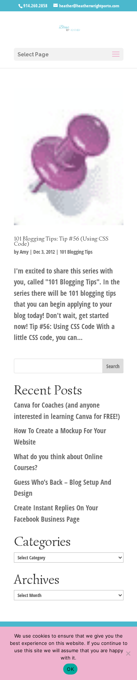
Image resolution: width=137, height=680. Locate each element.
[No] (128, 653)
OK (70, 669)
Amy (24, 251)
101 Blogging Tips (76, 251)
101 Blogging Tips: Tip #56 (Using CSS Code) (61, 241)
